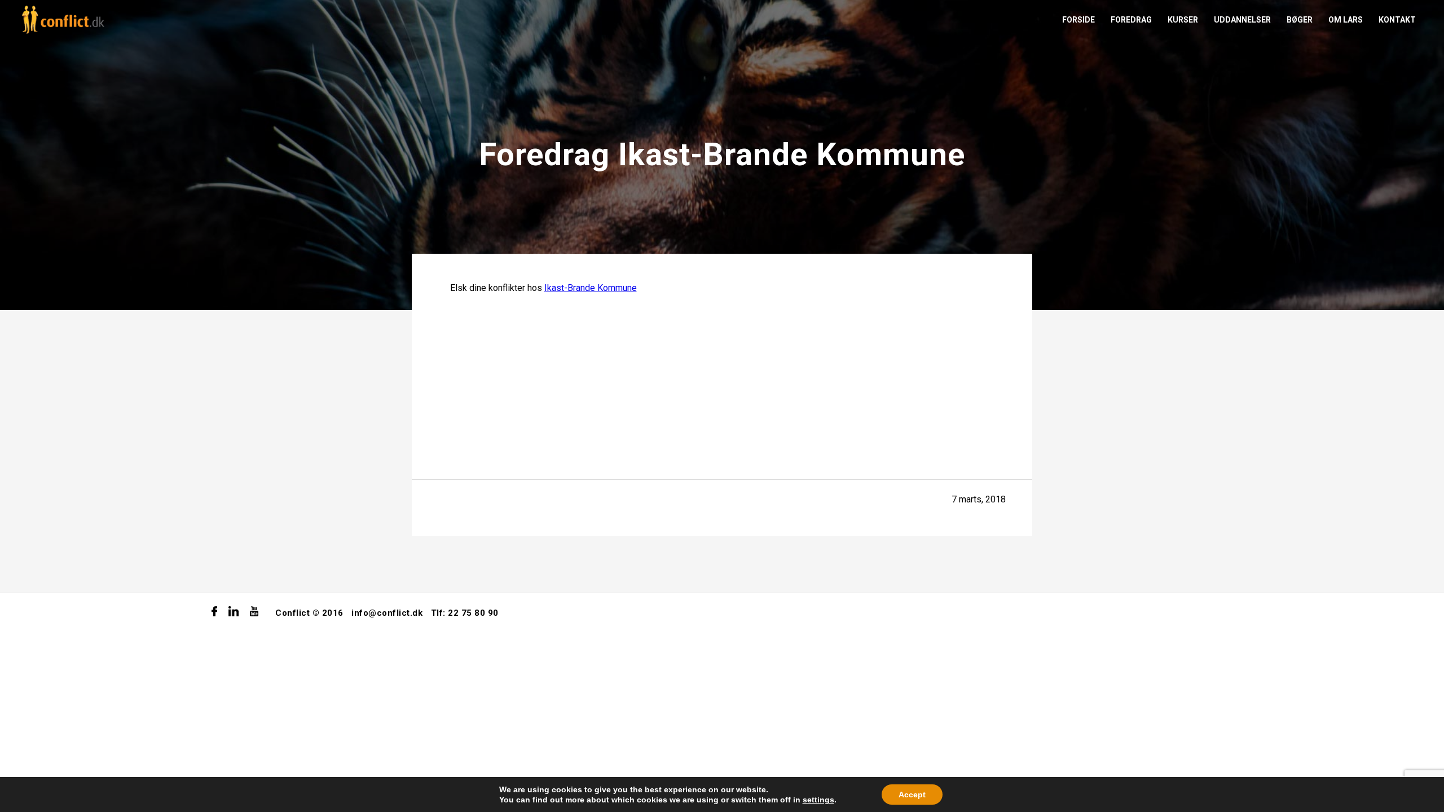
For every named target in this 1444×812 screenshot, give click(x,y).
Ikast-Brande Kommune (590, 288)
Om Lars (1345, 19)
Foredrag (1131, 19)
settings (818, 799)
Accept (912, 794)
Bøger (1300, 19)
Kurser (1183, 19)
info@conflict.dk (386, 613)
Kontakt (1397, 19)
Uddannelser (1242, 19)
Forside (1078, 19)
